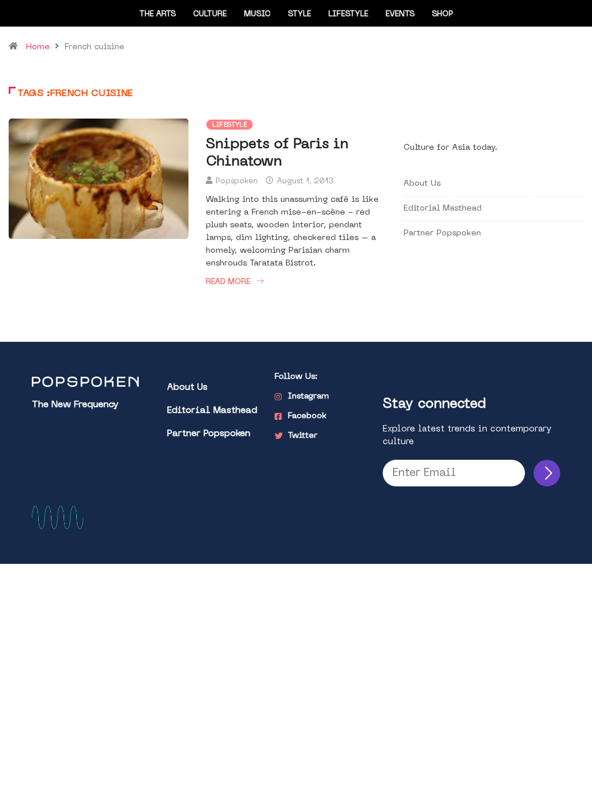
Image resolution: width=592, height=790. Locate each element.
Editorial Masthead (443, 208)
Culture (210, 14)
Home (38, 47)
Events (400, 14)
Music (257, 14)
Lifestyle (348, 14)
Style (299, 14)
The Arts (157, 14)
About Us (422, 183)
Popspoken (237, 181)
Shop (442, 14)
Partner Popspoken (442, 233)
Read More (228, 282)
